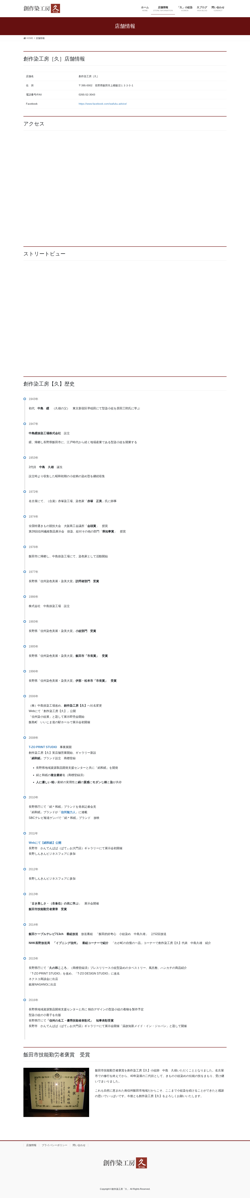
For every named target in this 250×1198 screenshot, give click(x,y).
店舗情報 (31, 1145)
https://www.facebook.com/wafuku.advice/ (103, 103)
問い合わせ (79, 1145)
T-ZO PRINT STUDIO (43, 747)
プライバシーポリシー (54, 1145)
